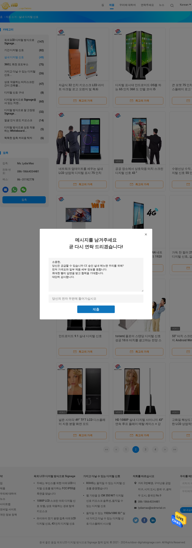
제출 (96, 309)
